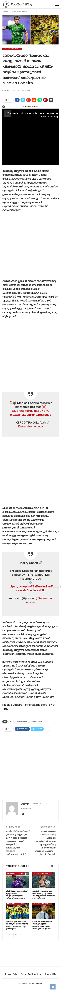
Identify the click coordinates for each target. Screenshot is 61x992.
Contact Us (50, 974)
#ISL (42, 590)
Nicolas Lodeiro (37, 722)
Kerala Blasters (21, 722)
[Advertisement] (30, 246)
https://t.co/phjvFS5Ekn (24, 586)
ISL (11, 722)
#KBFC (44, 411)
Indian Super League (11, 49)
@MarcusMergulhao (26, 411)
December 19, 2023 (30, 426)
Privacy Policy (11, 974)
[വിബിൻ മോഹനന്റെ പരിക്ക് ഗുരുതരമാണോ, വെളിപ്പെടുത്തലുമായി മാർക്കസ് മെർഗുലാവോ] (17, 880)
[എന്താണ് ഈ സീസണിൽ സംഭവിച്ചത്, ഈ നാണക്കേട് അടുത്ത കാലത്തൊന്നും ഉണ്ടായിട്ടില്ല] (17, 911)
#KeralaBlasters (27, 590)
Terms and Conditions (31, 974)
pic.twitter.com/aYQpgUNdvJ (30, 415)
